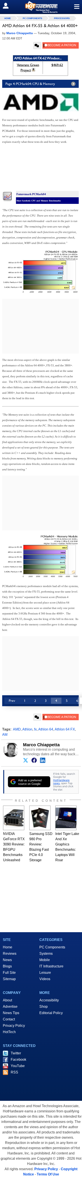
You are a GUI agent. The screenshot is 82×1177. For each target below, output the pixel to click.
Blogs (7, 966)
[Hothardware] (41, 7)
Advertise (10, 1006)
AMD (17, 729)
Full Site (9, 972)
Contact (9, 1019)
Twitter (16, 1053)
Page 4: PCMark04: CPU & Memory (30, 84)
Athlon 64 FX (65, 729)
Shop (43, 1006)
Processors (62, 18)
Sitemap (9, 979)
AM (4, 734)
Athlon (27, 729)
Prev (12, 701)
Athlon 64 (45, 729)
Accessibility (49, 1000)
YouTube (18, 1066)
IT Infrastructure (51, 966)
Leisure (45, 972)
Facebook (18, 1059)
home (7, 18)
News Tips (11, 1013)
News (7, 960)
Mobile (44, 960)
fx (35, 729)
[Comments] (37, 45)
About (7, 1000)
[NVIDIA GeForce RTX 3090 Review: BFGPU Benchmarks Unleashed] (13, 818)
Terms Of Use (48, 1174)
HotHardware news (61, 781)
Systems (46, 953)
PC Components (32, 18)
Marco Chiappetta (41, 744)
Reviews (9, 953)
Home (7, 947)
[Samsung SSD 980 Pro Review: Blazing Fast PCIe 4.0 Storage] (40, 818)
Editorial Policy (51, 1013)
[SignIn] (8, 5)
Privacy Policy (14, 1025)
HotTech (9, 1032)
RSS (14, 1072)
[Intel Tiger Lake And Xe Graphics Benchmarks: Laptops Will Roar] (66, 818)
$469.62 (57, 65)
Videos (44, 979)
